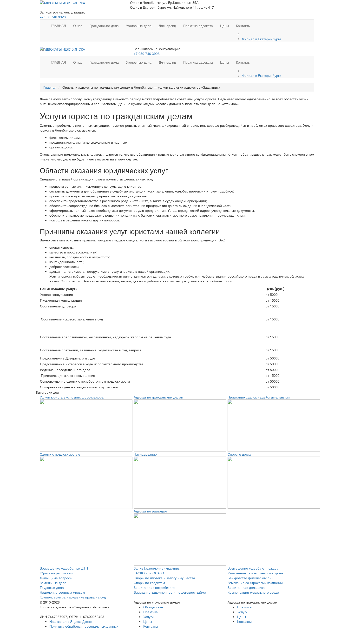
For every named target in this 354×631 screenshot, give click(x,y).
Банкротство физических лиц (250, 577)
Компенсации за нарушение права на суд (73, 597)
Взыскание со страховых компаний (255, 582)
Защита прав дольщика (246, 587)
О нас (77, 25)
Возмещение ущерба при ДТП (64, 568)
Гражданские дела (104, 25)
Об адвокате (153, 606)
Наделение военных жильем (62, 592)
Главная (49, 87)
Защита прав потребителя (154, 587)
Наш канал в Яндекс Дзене (70, 621)
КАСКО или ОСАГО (149, 573)
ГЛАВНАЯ (58, 25)
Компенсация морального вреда (253, 592)
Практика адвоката (198, 25)
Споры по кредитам (149, 582)
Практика (150, 611)
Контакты (243, 25)
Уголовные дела (138, 25)
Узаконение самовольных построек (255, 573)
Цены (224, 25)
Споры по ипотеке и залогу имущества (164, 577)
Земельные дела (53, 582)
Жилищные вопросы (56, 577)
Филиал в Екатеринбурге (261, 38)
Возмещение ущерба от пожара (253, 568)
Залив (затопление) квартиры (157, 568)
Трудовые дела (52, 587)
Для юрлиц (167, 25)
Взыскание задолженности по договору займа (170, 592)
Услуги (148, 616)
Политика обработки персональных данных (83, 626)
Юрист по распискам (56, 573)
